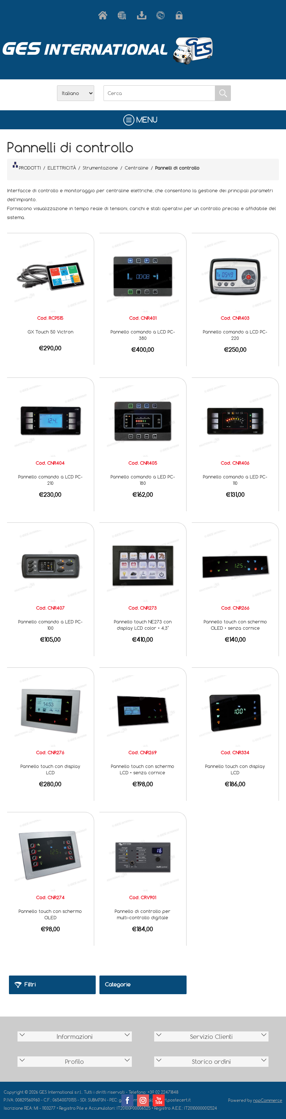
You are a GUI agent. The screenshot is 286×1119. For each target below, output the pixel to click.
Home (104, 15)
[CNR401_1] (142, 276)
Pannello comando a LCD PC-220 (235, 335)
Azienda (124, 15)
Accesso (182, 15)
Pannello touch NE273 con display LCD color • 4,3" (143, 625)
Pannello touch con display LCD (50, 769)
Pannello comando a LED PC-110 (235, 480)
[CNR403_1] (235, 276)
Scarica (143, 15)
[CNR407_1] (50, 565)
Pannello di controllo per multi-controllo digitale (143, 914)
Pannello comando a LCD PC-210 (50, 480)
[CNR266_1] (235, 565)
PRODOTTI (30, 168)
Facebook (127, 1100)
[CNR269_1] (142, 710)
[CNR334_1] (235, 710)
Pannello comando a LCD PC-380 (143, 335)
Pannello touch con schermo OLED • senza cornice (235, 625)
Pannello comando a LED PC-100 (50, 625)
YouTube (159, 1100)
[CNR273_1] (142, 565)
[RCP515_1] (50, 276)
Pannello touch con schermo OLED (50, 914)
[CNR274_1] (50, 855)
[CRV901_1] (142, 855)
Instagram (143, 1100)
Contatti (162, 15)
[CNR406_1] (235, 421)
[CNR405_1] (142, 421)
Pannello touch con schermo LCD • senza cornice (142, 769)
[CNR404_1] (50, 421)
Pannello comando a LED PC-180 (143, 480)
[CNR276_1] (50, 710)
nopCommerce (267, 1100)
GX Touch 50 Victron (50, 332)
